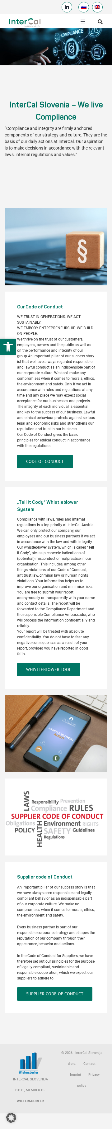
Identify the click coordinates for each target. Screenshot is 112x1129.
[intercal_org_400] (24, 19)
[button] (8, 347)
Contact (89, 1064)
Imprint (75, 1075)
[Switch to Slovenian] (83, 7)
